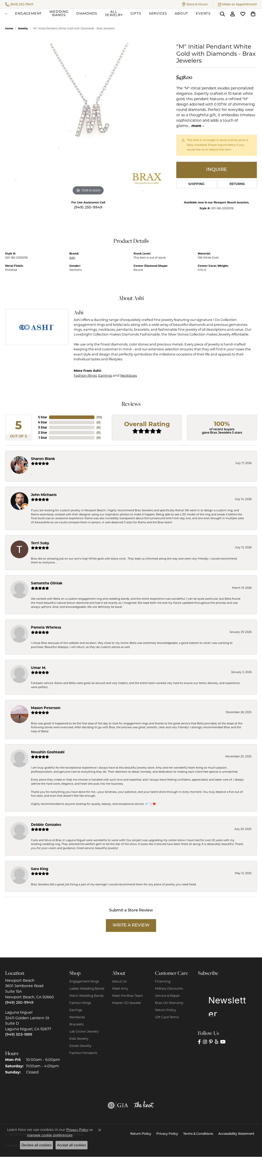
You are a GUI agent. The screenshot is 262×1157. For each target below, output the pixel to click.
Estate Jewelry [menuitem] (80, 1046)
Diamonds (86, 13)
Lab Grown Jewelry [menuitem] (84, 1031)
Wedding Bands (59, 13)
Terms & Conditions (198, 1134)
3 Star (42, 427)
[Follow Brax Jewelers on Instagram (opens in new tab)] (205, 1042)
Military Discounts (169, 988)
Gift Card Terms (167, 1017)
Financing (162, 981)
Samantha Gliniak (46, 583)
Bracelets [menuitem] (76, 1024)
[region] (88, 119)
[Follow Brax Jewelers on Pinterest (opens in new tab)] (211, 1042)
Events (203, 13)
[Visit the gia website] (118, 1105)
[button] (195, 4)
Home (9, 28)
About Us (119, 981)
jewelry (23, 28)
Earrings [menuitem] (75, 1010)
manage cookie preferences (49, 1135)
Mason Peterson (45, 708)
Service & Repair (167, 996)
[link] (19, 4)
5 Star (42, 417)
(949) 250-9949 (88, 208)
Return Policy (165, 1010)
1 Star (43, 437)
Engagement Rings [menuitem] (84, 981)
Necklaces (128, 375)
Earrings (105, 375)
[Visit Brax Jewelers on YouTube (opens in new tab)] (223, 1042)
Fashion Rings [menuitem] (80, 1003)
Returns (237, 184)
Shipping (196, 184)
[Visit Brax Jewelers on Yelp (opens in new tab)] (216, 1042)
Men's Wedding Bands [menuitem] (86, 996)
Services (158, 13)
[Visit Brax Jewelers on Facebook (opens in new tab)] (199, 1042)
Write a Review (131, 925)
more (196, 125)
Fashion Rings (85, 375)
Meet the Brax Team (127, 996)
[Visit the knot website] (143, 1105)
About (181, 13)
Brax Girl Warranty (169, 1003)
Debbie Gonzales (46, 825)
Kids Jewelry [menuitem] (79, 1038)
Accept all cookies (71, 1145)
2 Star (42, 432)
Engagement (28, 13)
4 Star (42, 422)
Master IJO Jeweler (126, 1003)
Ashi (72, 257)
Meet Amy (120, 988)
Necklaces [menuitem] (77, 1017)
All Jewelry (114, 13)
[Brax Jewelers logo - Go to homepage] (6, 14)
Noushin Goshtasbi (47, 752)
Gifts (135, 13)
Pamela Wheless (46, 627)
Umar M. (38, 668)
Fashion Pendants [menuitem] (83, 1053)
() (99, 417)
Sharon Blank (43, 459)
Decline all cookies (36, 1145)
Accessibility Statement (236, 1134)
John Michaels (44, 495)
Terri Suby (40, 543)
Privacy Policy (167, 1134)
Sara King (39, 869)
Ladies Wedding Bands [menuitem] (86, 988)
